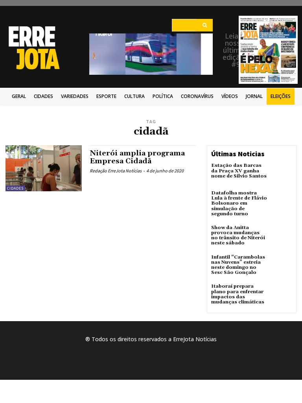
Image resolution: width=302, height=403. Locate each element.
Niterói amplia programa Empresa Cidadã (137, 157)
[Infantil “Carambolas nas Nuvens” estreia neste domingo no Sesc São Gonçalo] (281, 265)
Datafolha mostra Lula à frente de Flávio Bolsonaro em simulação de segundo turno (239, 203)
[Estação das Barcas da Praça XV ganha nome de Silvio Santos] (281, 173)
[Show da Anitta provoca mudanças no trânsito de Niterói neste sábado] (281, 235)
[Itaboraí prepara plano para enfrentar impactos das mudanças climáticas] (281, 294)
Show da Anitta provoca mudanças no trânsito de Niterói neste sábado (238, 235)
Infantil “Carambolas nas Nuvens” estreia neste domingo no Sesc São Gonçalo (238, 265)
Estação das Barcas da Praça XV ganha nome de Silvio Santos (239, 171)
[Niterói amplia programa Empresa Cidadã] (44, 168)
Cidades (15, 188)
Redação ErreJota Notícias (116, 171)
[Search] (205, 25)
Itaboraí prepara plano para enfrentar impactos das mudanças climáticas (237, 294)
